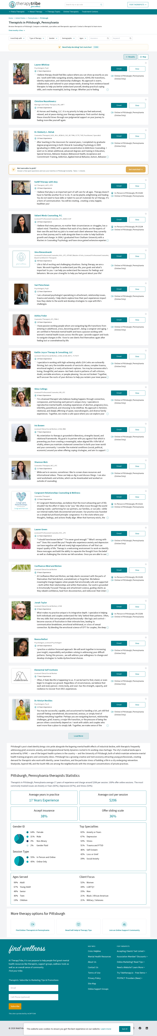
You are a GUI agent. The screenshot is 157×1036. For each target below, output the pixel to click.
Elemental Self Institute (46, 670)
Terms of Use (94, 972)
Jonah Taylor (40, 602)
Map (144, 57)
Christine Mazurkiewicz (45, 101)
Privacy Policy (94, 978)
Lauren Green (40, 529)
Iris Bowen (39, 425)
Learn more (106, 1028)
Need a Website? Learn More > (131, 967)
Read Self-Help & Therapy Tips (78, 930)
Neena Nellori (41, 639)
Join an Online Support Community (124, 930)
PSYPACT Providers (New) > (129, 978)
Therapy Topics (53, 11)
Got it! (124, 1029)
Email (119, 68)
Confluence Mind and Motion (48, 566)
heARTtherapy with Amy (46, 181)
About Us (92, 962)
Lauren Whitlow (41, 64)
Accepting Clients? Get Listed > (131, 951)
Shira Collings (40, 389)
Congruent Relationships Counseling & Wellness (57, 492)
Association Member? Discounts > (132, 956)
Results (131, 57)
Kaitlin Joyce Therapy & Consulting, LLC (53, 352)
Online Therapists (71, 11)
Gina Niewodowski (43, 252)
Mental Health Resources (99, 956)
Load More (78, 736)
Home (11, 18)
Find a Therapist (18, 11)
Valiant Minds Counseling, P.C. (48, 215)
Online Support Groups (98, 989)
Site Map (92, 983)
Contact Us (93, 967)
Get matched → (136, 169)
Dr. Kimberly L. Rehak (44, 132)
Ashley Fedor (40, 315)
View (137, 69)
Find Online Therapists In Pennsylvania (32, 930)
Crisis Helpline (94, 951)
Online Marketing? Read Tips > (130, 962)
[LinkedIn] (146, 1028)
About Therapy (36, 11)
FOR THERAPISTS (136, 4)
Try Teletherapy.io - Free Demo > (132, 972)
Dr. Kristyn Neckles (43, 700)
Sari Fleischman (41, 285)
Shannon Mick (41, 462)
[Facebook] (139, 1028)
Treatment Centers (90, 11)
